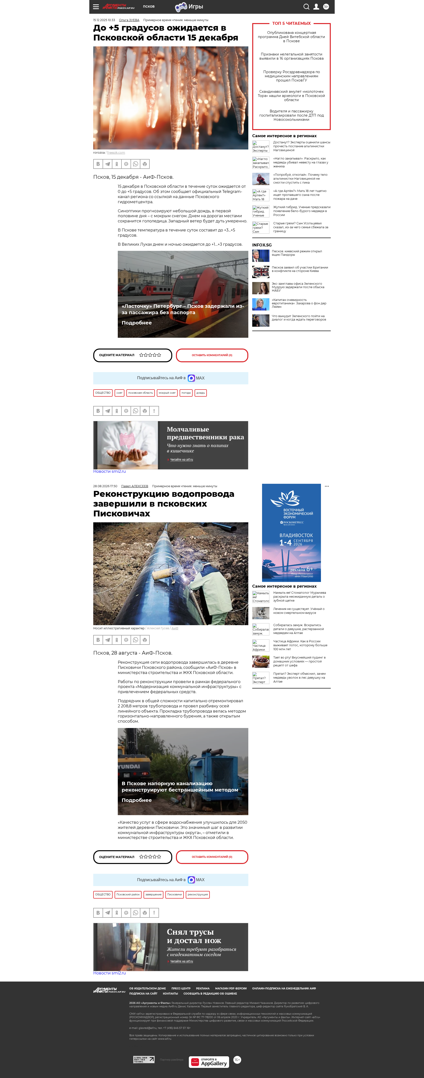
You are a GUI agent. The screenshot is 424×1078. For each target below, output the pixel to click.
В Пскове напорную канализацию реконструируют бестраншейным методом (180, 787)
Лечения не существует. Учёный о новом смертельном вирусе (299, 611)
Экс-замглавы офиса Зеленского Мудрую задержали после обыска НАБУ (298, 287)
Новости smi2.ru (109, 471)
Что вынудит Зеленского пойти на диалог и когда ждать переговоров (299, 317)
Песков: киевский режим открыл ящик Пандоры (297, 253)
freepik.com (116, 152)
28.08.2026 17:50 (105, 486)
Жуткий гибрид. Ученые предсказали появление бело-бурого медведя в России (302, 211)
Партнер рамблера (171, 1059)
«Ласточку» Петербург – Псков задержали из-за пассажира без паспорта (183, 309)
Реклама (203, 988)
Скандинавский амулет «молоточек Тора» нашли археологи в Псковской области (291, 96)
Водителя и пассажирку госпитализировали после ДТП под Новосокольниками (291, 115)
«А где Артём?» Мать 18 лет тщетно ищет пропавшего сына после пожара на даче (300, 195)
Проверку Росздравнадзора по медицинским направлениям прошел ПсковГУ (291, 76)
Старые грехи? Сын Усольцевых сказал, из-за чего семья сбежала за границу (300, 227)
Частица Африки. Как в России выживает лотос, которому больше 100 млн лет (300, 645)
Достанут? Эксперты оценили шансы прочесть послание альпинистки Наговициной (301, 146)
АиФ (175, 628)
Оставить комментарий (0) (212, 355)
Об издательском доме (147, 988)
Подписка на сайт (143, 993)
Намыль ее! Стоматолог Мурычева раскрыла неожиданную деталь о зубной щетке (299, 596)
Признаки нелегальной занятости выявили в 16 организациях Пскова (291, 56)
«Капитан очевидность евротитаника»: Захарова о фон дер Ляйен (299, 303)
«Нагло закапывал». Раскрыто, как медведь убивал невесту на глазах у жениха (300, 162)
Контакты (170, 993)
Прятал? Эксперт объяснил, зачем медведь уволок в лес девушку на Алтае (299, 677)
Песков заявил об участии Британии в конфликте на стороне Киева (300, 269)
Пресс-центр (181, 988)
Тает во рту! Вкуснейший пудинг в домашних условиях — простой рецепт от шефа (299, 661)
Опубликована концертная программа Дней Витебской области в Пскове (291, 37)
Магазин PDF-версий (231, 988)
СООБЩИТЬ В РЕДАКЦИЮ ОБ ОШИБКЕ (210, 993)
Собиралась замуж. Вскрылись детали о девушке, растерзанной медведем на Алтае (298, 629)
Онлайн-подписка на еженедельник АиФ (284, 988)
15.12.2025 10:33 (104, 20)
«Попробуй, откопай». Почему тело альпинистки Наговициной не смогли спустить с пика (300, 178)
